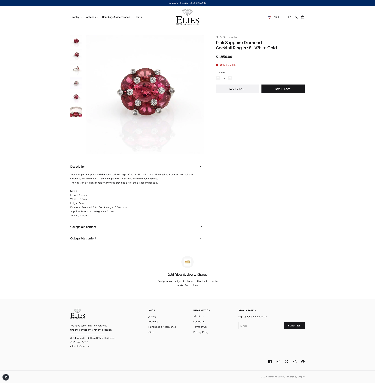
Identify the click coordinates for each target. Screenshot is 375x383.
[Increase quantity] (230, 78)
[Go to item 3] (76, 69)
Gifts (151, 332)
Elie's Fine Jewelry (227, 37)
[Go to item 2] (76, 55)
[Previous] (161, 3)
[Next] (214, 3)
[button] (5, 377)
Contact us (199, 321)
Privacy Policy (201, 332)
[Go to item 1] (76, 41)
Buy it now (283, 88)
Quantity (221, 72)
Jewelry (152, 316)
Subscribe (294, 326)
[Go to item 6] (76, 111)
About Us (198, 316)
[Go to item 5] (76, 97)
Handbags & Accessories (162, 326)
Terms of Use (200, 326)
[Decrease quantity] (218, 78)
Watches (153, 321)
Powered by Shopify (295, 376)
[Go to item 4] (76, 83)
